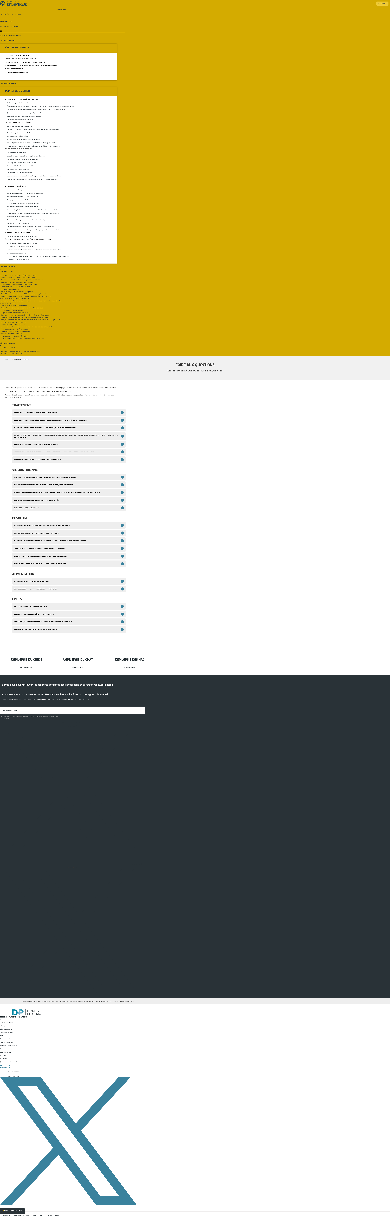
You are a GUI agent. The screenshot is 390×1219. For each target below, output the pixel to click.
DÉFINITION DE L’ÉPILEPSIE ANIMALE (17, 56)
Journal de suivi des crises (8, 1045)
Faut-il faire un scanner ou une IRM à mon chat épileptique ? (23, 294)
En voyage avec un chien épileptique (19, 200)
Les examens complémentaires (17, 136)
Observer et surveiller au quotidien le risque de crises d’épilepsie (25, 315)
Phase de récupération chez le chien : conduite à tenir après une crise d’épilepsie (34, 210)
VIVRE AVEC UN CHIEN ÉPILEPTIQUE (16, 186)
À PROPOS (18, 14)
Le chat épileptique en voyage (12, 310)
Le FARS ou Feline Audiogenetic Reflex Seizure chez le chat (22, 338)
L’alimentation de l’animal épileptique (19, 173)
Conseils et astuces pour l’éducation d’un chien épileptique (26, 220)
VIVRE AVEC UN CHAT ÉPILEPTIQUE (12, 303)
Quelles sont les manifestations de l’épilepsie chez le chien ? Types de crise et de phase (36, 109)
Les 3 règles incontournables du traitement (21, 163)
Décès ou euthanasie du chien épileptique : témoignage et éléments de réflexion (33, 230)
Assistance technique (7, 1049)
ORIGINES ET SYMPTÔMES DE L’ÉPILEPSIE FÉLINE (18, 275)
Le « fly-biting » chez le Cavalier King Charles (22, 243)
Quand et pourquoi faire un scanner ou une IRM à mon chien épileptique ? (31, 143)
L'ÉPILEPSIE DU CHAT (7, 271)
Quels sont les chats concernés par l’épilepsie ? (18, 282)
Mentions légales (38, 1215)
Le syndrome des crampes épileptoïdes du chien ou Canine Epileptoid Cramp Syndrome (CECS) (38, 256)
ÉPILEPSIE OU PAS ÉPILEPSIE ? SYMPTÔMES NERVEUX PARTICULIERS (28, 239)
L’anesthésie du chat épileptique (13, 324)
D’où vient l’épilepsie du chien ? (17, 103)
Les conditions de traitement (16, 153)
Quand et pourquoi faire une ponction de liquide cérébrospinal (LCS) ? (27, 296)
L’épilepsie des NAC (6, 1032)
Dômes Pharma (5, 1215)
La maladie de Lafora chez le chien (18, 260)
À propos (3, 1055)
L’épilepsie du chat (6, 1029)
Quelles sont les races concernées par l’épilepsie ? (24, 113)
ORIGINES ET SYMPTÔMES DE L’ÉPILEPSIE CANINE (21, 99)
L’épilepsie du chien (6, 1026)
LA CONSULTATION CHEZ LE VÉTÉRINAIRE (18, 122)
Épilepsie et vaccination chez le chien (19, 216)
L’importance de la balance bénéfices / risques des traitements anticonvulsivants (34, 176)
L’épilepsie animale (6, 1022)
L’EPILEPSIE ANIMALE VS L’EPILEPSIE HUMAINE (20, 59)
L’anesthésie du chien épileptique (18, 223)
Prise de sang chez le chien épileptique (20, 133)
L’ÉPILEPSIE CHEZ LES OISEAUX (11, 354)
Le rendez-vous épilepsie (10, 289)
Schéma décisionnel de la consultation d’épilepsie (23, 139)
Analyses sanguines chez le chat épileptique (17, 292)
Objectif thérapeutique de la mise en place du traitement (25, 156)
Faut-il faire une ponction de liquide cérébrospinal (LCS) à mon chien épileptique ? (34, 146)
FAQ (12, 14)
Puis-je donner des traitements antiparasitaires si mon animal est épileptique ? (33, 213)
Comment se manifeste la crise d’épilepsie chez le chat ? (22, 280)
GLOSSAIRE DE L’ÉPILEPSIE (14, 69)
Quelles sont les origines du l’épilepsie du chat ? (19, 277)
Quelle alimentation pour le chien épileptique (22, 236)
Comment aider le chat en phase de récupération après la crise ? (24, 317)
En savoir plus (26, 668)
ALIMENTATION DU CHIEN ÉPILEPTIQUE (18, 233)
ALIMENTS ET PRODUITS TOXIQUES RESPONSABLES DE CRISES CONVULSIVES (31, 65)
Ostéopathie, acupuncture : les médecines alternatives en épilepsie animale (32, 179)
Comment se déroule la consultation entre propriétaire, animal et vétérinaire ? (33, 129)
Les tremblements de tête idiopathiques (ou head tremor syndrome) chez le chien (34, 250)
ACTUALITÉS (5, 14)
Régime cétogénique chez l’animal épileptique (22, 206)
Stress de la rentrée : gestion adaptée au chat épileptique (22, 308)
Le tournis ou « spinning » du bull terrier (20, 246)
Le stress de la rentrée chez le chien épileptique (23, 203)
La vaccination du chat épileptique (13, 322)
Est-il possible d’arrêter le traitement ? (20, 166)
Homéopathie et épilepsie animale (18, 169)
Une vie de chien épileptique (16, 190)
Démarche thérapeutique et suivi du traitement (22, 159)
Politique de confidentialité (52, 1215)
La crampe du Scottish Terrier (17, 253)
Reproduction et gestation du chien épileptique (22, 196)
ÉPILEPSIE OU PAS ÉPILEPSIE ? (11, 334)
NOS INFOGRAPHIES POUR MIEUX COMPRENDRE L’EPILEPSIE (25, 62)
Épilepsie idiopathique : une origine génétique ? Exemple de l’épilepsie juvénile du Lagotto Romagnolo (40, 106)
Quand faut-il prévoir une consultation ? (20, 126)
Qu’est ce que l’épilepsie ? (8, 1062)
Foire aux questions (6, 1039)
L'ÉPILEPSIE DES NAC (7, 348)
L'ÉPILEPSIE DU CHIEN (17, 90)
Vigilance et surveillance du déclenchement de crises (25, 193)
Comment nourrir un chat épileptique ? (15, 331)
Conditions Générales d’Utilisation (21, 1215)
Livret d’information (6, 1042)
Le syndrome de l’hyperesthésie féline (14, 336)
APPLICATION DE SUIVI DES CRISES (16, 72)
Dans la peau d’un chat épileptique (14, 305)
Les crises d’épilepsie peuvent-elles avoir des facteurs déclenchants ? (30, 226)
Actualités (3, 1059)
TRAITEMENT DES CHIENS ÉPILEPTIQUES (18, 149)
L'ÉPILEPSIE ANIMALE (17, 47)
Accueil (7, 360)
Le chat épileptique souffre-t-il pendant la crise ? (19, 284)
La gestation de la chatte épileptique (14, 313)
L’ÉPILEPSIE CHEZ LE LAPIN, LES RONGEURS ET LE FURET (20, 351)
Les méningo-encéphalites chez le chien (20, 119)
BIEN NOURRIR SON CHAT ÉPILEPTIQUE (14, 329)
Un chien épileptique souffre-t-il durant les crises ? (24, 116)
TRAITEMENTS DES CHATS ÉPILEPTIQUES (14, 299)
